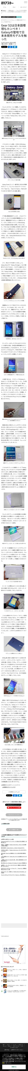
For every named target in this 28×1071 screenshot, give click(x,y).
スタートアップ (14, 7)
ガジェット (11, 10)
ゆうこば (14, 44)
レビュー (8, 1044)
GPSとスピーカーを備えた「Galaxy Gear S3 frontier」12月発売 (13, 872)
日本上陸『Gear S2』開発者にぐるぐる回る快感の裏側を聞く (13, 854)
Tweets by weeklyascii (5, 936)
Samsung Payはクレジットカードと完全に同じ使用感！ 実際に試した (14, 842)
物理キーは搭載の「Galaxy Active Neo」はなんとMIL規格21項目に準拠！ (13, 845)
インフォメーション (14, 1047)
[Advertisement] (14, 889)
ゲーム (4, 1046)
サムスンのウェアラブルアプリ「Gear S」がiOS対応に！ (13, 874)
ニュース (14, 1044)
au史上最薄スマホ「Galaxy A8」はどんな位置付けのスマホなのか (14, 857)
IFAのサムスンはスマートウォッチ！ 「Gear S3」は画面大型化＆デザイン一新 (14, 869)
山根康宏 (5, 44)
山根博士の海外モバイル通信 (8, 17)
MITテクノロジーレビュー (18, 1049)
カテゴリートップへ (14, 815)
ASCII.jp (7, 1049)
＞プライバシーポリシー (14, 1070)
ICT (23, 7)
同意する (14, 1067)
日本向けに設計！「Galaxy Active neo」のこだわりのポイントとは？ (14, 851)
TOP (3, 1044)
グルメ (4, 7)
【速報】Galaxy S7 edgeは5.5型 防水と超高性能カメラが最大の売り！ (14, 860)
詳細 (3, 1063)
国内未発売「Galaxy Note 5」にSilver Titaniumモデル (12, 847)
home (4, 10)
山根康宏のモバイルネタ (8, 787)
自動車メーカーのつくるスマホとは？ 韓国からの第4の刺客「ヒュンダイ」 (13, 866)
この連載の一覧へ (15, 829)
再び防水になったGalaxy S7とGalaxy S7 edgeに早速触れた (14, 863)
